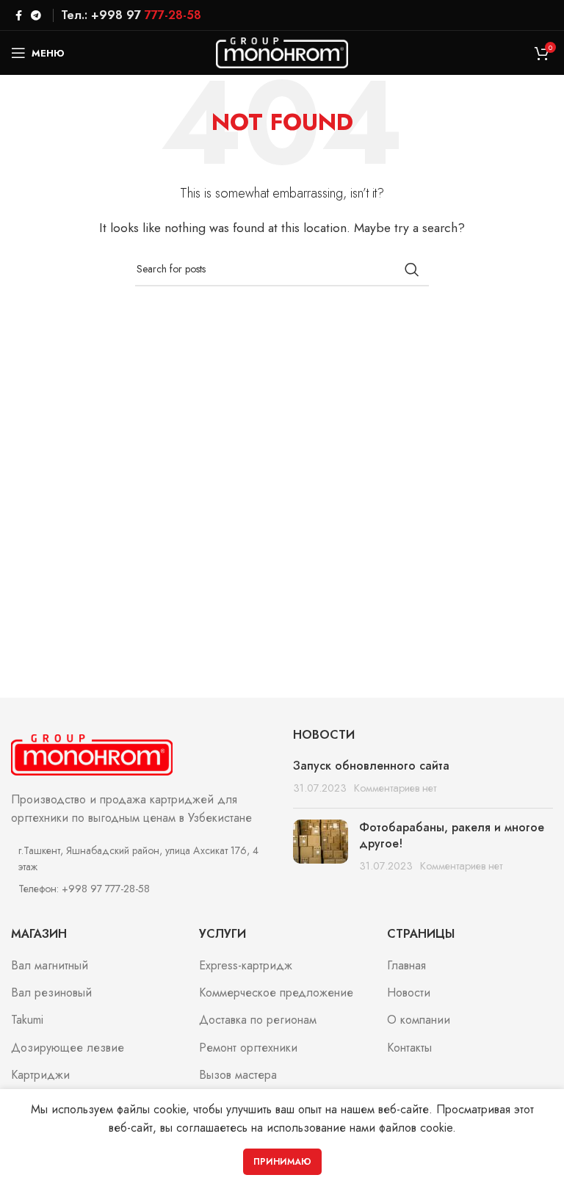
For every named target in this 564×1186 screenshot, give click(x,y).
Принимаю (282, 1161)
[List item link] (141, 889)
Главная (406, 966)
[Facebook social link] (18, 15)
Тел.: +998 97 (131, 15)
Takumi (27, 1020)
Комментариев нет (395, 788)
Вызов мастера (238, 1075)
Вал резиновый (51, 993)
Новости (408, 993)
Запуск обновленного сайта (371, 765)
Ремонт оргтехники (248, 1048)
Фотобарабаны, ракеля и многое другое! (451, 835)
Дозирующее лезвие (67, 1048)
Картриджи (40, 1075)
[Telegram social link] (36, 15)
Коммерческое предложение (276, 993)
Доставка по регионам (258, 1020)
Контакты (409, 1048)
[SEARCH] (412, 269)
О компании (418, 1020)
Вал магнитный (49, 966)
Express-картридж (245, 966)
